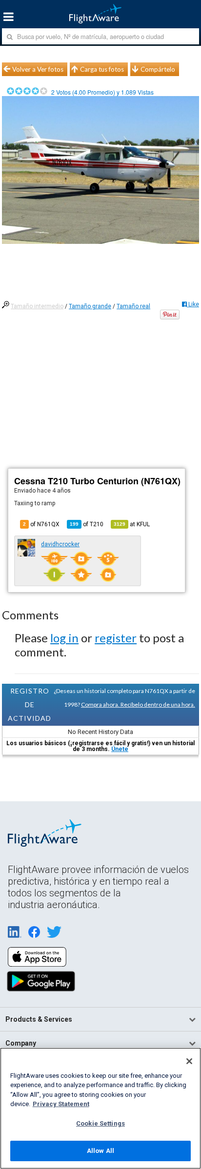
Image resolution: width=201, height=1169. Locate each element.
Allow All (100, 1150)
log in (64, 638)
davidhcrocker (60, 544)
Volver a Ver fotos (37, 69)
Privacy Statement (61, 1104)
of (86, 524)
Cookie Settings (100, 1123)
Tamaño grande (90, 306)
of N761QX (41, 524)
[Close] (189, 1061)
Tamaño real (133, 306)
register (116, 638)
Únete (119, 749)
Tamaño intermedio (37, 306)
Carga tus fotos (102, 69)
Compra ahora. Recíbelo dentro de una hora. (138, 704)
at (132, 524)
